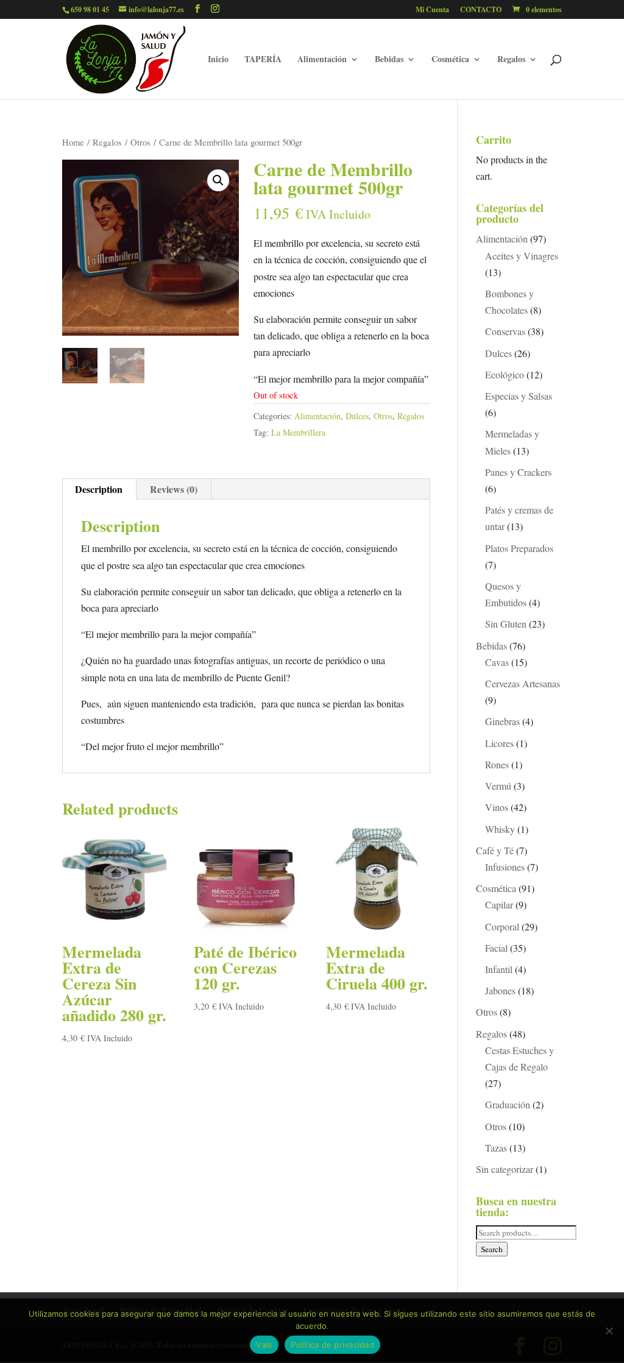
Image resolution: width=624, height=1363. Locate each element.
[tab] (99, 489)
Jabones (500, 990)
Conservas (505, 331)
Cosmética (450, 60)
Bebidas (389, 60)
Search (492, 1249)
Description (98, 489)
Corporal (502, 926)
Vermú (498, 785)
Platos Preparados (519, 548)
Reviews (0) (173, 489)
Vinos (496, 807)
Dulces (357, 416)
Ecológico (504, 374)
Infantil (498, 969)
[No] (609, 1331)
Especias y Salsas (518, 395)
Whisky (500, 829)
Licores (499, 743)
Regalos (511, 60)
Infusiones (505, 866)
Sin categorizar (504, 1169)
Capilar (499, 904)
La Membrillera (298, 432)
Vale (264, 1345)
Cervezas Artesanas (522, 683)
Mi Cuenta (432, 10)
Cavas (497, 662)
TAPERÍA (263, 60)
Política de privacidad (332, 1345)
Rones (497, 764)
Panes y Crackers (518, 472)
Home (73, 142)
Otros (140, 142)
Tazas (496, 1147)
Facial (496, 947)
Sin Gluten (505, 623)
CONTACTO (481, 10)
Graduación (507, 1104)
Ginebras (502, 721)
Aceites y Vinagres (521, 255)
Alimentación (322, 60)
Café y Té (495, 850)
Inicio (218, 60)
